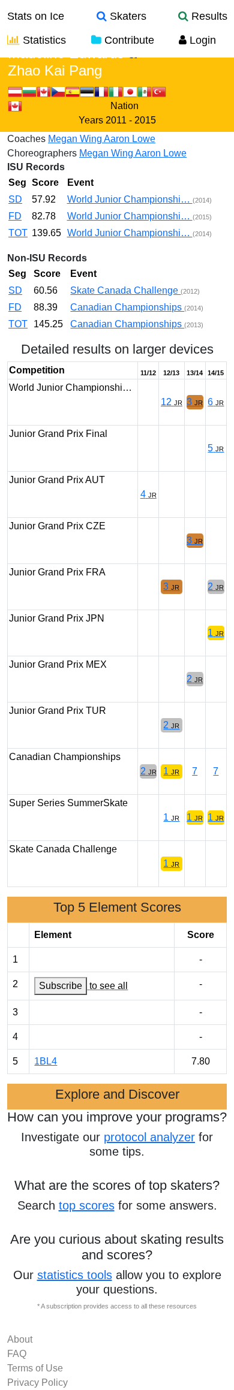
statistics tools (74, 1275)
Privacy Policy (37, 1382)
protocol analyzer (149, 1137)
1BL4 (45, 1061)
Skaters (126, 16)
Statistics (43, 40)
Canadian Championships (127, 307)
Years (91, 120)
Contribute (127, 40)
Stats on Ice (35, 16)
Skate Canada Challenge (125, 290)
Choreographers (42, 153)
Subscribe (60, 986)
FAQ (16, 1354)
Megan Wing (76, 139)
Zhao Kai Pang (55, 70)
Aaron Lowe (129, 139)
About (19, 1339)
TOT (18, 233)
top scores (87, 1205)
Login (201, 40)
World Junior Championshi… (130, 199)
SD (15, 199)
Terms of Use (35, 1368)
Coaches (26, 139)
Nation (124, 106)
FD (15, 216)
